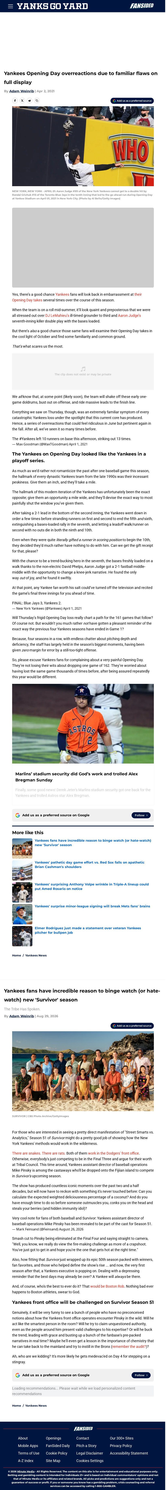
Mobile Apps (28, 1446)
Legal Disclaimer (89, 1453)
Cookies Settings (89, 1461)
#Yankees (27, 439)
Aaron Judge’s (129, 315)
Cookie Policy (56, 1453)
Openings (53, 1438)
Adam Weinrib (21, 91)
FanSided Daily (58, 1446)
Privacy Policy (121, 1446)
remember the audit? (129, 1346)
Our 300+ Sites (121, 1438)
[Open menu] (10, 6)
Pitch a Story (86, 1446)
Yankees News (36, 955)
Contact (82, 1438)
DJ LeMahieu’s (57, 315)
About (23, 1438)
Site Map (53, 1461)
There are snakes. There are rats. (39, 1153)
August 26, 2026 (71, 1229)
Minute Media (25, 1471)
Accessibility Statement (129, 1453)
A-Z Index (25, 1461)
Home (16, 955)
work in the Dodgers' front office (113, 1153)
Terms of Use (28, 1453)
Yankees (62, 294)
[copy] (37, 100)
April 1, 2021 (78, 444)
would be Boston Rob (107, 1286)
